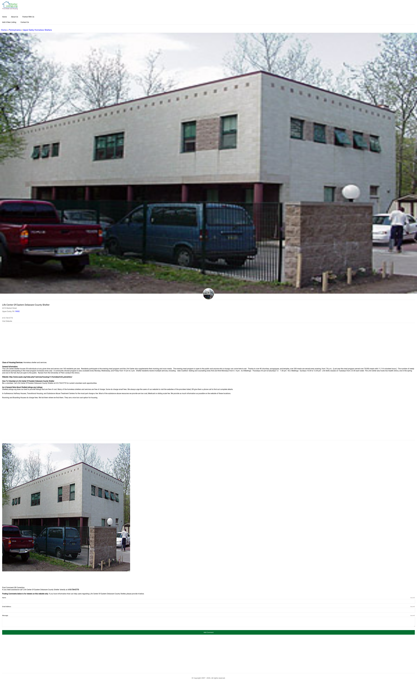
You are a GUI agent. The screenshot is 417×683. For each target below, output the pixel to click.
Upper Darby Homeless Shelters (37, 30)
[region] (208, 343)
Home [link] (4, 17)
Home (4, 30)
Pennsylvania (15, 30)
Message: (208, 615)
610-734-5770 (7, 318)
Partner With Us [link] (28, 17)
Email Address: (208, 606)
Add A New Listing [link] (9, 22)
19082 (17, 311)
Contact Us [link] (25, 22)
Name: (208, 597)
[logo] (10, 5)
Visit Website (7, 321)
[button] (208, 632)
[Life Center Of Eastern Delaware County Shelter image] (66, 507)
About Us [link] (14, 17)
